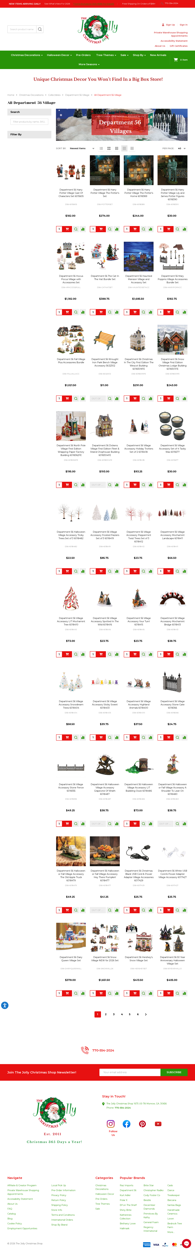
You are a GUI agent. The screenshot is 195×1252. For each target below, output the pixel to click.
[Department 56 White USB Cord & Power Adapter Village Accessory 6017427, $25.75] (172, 851)
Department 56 (128, 1190)
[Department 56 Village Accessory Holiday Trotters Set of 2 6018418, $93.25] (139, 426)
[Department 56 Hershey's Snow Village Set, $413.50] (139, 938)
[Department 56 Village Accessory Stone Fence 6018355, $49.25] (71, 765)
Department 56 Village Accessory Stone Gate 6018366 (172, 704)
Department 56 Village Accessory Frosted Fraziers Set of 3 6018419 (104, 535)
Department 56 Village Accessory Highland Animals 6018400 (139, 704)
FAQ (9, 1208)
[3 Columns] (117, 148)
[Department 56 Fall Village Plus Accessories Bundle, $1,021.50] (71, 340)
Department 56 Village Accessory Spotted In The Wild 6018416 (105, 621)
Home (10, 95)
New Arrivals (158, 55)
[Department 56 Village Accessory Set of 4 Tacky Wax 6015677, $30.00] (172, 426)
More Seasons (88, 64)
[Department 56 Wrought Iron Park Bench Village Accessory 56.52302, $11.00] (105, 340)
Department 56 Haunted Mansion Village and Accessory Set (138, 279)
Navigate (14, 1178)
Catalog (11, 1213)
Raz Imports (126, 1185)
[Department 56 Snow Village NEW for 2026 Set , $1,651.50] (105, 938)
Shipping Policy (59, 1205)
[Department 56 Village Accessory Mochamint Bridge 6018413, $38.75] (172, 599)
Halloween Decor (58, 55)
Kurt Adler (125, 1195)
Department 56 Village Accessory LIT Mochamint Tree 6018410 (71, 621)
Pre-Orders (83, 55)
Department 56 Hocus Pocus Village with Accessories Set (71, 279)
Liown (170, 1218)
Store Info (56, 1210)
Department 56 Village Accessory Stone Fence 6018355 (71, 787)
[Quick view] (76, 229)
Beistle (147, 1200)
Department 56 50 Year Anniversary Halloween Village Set (172, 960)
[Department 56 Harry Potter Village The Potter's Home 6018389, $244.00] (139, 170)
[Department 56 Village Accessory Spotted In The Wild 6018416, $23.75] (105, 599)
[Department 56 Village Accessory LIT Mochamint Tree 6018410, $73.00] (71, 599)
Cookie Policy (14, 1223)
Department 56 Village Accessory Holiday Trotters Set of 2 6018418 (138, 448)
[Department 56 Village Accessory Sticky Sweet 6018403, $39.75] (105, 682)
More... (170, 1232)
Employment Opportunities (22, 1228)
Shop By (138, 55)
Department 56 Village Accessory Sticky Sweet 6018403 (105, 704)
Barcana (171, 1200)
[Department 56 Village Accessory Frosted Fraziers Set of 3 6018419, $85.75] (105, 512)
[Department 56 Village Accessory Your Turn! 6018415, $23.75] (139, 599)
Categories (104, 1178)
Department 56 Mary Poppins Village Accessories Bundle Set (172, 279)
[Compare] (83, 229)
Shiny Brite (125, 1210)
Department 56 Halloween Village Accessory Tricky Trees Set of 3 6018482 (71, 535)
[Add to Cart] (101, 312)
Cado (170, 1185)
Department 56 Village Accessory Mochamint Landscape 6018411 (172, 535)
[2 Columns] (109, 148)
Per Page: (168, 148)
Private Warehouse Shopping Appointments (171, 34)
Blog (9, 1218)
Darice (170, 1190)
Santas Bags (174, 1205)
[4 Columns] (124, 148)
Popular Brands (132, 1178)
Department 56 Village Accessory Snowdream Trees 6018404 (71, 704)
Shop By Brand (59, 1224)
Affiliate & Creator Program (22, 1185)
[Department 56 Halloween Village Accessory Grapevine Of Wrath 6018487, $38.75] (105, 765)
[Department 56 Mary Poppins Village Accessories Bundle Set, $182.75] (172, 257)
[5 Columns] (132, 148)
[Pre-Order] (67, 229)
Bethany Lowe (128, 1223)
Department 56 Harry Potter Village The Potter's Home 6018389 (138, 193)
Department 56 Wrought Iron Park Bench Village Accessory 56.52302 (104, 362)
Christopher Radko (154, 1190)
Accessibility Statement (174, 41)
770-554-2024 (123, 1107)
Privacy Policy (58, 1195)
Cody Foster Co (152, 1195)
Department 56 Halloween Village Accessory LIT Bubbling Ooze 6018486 (138, 787)
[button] (52, 1128)
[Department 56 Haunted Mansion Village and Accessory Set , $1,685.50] (139, 257)
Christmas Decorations (25, 55)
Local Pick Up (58, 1185)
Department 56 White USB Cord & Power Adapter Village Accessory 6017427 (172, 874)
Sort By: (61, 148)
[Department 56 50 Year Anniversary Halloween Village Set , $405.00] (172, 938)
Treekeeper (173, 1195)
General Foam (151, 1222)
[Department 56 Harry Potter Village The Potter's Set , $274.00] (105, 170)
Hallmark (124, 1228)
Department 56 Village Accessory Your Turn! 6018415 (139, 621)
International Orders (62, 1219)
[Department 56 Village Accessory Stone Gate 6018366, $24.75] (172, 682)
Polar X (123, 1200)
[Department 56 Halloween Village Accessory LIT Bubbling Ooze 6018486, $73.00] (139, 765)
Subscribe (174, 1072)
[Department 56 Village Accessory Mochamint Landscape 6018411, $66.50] (172, 512)
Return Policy (58, 1200)
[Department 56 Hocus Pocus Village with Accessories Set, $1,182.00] (71, 257)
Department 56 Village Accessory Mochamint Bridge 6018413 (172, 621)
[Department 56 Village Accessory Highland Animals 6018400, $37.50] (139, 682)
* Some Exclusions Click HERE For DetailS (93, 3)
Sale (123, 55)
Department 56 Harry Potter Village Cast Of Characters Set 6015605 (71, 193)
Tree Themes (105, 55)
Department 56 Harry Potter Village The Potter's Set (104, 193)
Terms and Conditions (63, 1215)
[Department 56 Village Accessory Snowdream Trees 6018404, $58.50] (71, 682)
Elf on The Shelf (128, 1205)
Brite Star (149, 1185)
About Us (160, 46)
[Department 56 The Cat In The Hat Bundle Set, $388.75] (105, 257)
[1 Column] (101, 148)
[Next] (146, 1014)
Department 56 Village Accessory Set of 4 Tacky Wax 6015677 (172, 448)
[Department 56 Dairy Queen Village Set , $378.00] (71, 938)
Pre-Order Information (63, 1190)
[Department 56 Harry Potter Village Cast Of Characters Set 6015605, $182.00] (71, 170)
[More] (42, 55)
